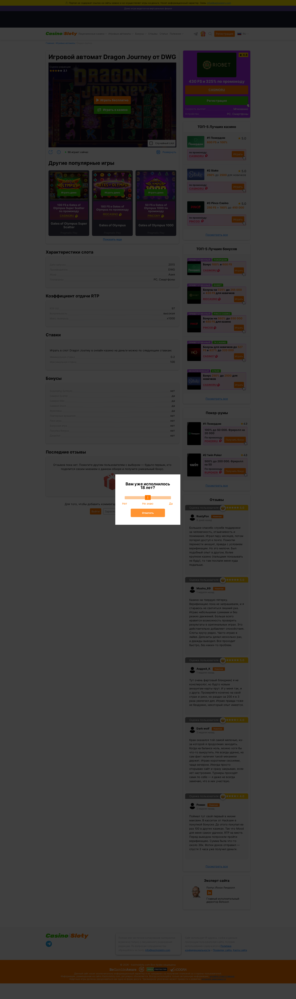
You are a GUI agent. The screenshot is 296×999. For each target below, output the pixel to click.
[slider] (148, 497)
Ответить (148, 512)
